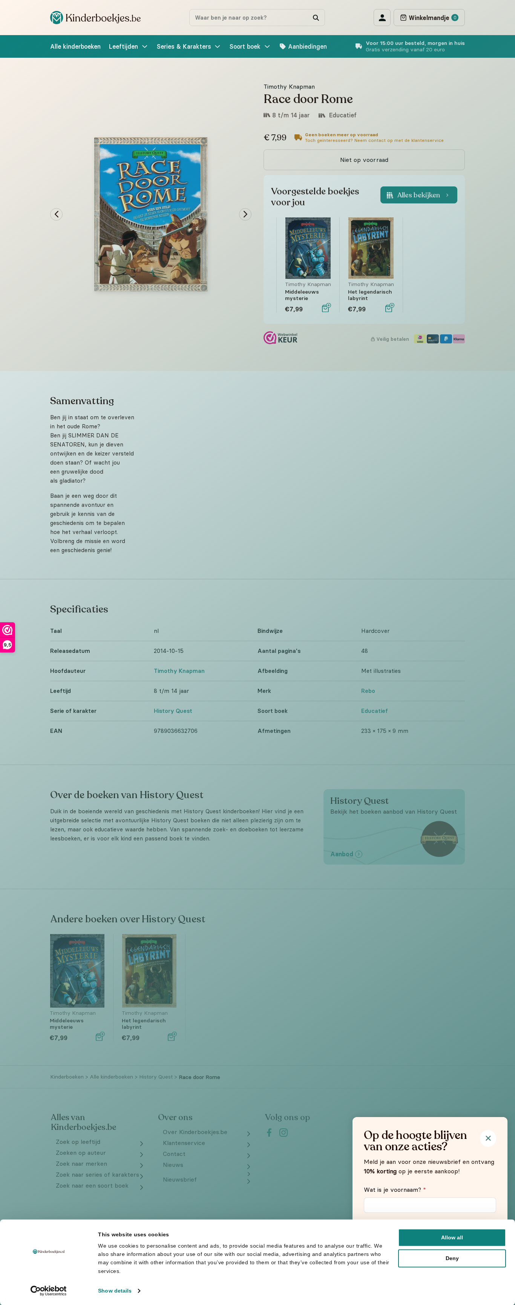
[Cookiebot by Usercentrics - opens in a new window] (49, 1290)
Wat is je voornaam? (395, 1189)
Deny (452, 1258)
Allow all (452, 1237)
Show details (115, 1291)
